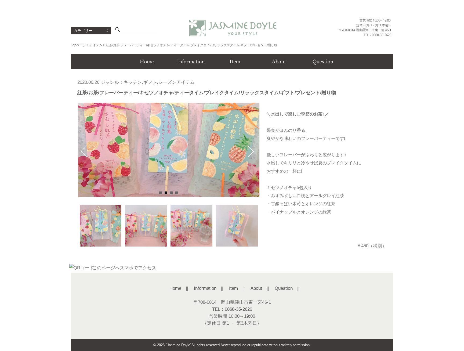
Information (205, 288)
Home (175, 288)
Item (233, 288)
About (256, 288)
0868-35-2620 (238, 309)
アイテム (95, 45)
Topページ (78, 45)
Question (284, 288)
